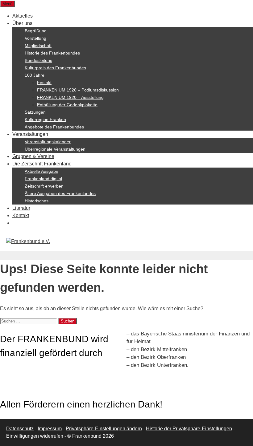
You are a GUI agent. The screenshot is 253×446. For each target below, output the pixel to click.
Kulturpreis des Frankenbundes (55, 67)
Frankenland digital (43, 178)
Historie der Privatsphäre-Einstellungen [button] (189, 428)
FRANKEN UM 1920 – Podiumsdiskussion (78, 89)
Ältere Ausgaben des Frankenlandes (60, 193)
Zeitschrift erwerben (44, 186)
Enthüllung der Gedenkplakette (67, 104)
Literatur (21, 208)
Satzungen (35, 112)
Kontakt (20, 215)
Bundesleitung (38, 60)
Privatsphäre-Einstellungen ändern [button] (104, 428)
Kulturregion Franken (45, 119)
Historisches (36, 200)
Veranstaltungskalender (48, 141)
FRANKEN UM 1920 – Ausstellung (70, 97)
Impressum (50, 428)
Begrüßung (36, 30)
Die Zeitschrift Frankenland (42, 163)
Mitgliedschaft (38, 45)
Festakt (44, 82)
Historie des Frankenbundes (52, 53)
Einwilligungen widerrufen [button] (34, 436)
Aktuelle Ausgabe (41, 171)
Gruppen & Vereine (33, 156)
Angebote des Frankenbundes (54, 126)
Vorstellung (35, 38)
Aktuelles (22, 15)
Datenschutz (20, 428)
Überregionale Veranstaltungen (55, 149)
